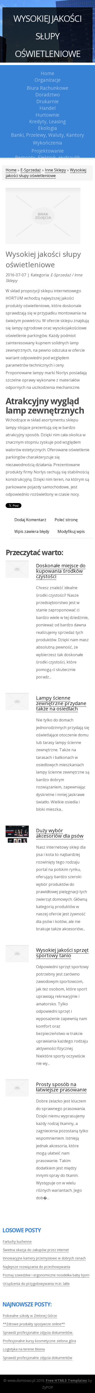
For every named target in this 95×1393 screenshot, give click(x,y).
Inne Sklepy (55, 170)
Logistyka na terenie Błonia (24, 1349)
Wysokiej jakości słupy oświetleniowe (47, 36)
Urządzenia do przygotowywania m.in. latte (36, 1283)
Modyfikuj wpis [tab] (71, 531)
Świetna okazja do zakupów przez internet (36, 1249)
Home (11, 170)
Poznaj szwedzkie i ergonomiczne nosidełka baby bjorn (46, 1275)
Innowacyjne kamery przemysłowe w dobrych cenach (44, 1258)
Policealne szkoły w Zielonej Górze (30, 1315)
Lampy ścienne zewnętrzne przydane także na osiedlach (61, 703)
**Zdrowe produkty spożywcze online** (34, 1324)
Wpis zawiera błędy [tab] (31, 531)
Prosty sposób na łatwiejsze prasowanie (61, 1087)
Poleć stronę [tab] (66, 519)
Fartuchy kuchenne (17, 1241)
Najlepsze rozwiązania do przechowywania (36, 1266)
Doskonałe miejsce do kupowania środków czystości (61, 571)
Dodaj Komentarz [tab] (30, 519)
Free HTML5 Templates (66, 1380)
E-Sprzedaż (30, 170)
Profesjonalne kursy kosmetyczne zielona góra (39, 1340)
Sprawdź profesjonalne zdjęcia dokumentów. (38, 1332)
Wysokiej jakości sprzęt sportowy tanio (62, 953)
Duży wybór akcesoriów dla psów (60, 833)
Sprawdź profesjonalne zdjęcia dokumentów (37, 1357)
